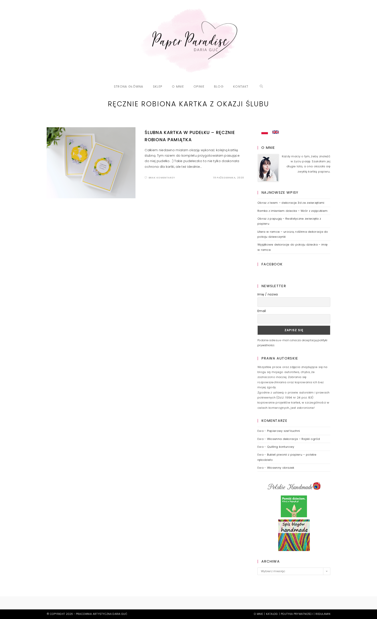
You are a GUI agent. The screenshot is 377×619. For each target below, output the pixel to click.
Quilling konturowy (280, 447)
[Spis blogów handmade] (294, 535)
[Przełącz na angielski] (275, 132)
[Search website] (261, 86)
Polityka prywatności (297, 614)
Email (261, 311)
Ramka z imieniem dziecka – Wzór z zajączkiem (292, 211)
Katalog (272, 614)
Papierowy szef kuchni (283, 431)
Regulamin (322, 614)
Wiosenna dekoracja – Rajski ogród (293, 439)
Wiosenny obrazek (280, 468)
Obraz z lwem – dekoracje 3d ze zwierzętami (290, 203)
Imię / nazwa (267, 294)
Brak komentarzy (162, 177)
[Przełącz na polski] (264, 132)
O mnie (258, 614)
